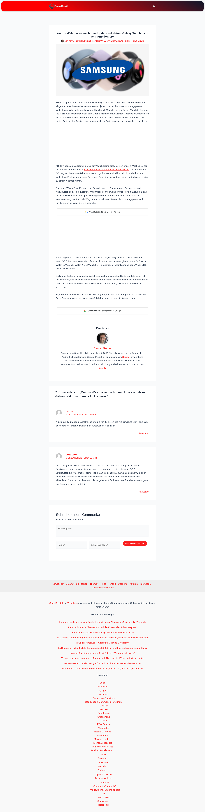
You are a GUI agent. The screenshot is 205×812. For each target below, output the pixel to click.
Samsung (140, 41)
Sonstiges (102, 801)
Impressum (145, 584)
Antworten (144, 433)
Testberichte (102, 805)
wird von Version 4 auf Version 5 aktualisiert (106, 169)
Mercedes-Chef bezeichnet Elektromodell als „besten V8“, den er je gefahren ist (102, 668)
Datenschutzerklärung (103, 587)
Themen (94, 584)
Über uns (122, 584)
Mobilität (104, 705)
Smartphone (103, 717)
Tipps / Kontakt (108, 584)
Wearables (115, 41)
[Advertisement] (102, 143)
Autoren (134, 584)
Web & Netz (104, 797)
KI (104, 793)
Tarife (104, 754)
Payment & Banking (102, 746)
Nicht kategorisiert (102, 743)
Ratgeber (102, 758)
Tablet (104, 720)
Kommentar (102, 735)
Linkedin (102, 368)
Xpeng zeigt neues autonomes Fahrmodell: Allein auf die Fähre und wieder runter (102, 658)
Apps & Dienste (104, 774)
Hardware (102, 686)
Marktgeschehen (102, 739)
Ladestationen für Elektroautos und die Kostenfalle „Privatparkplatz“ (102, 627)
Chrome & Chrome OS (104, 786)
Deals (102, 683)
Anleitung (104, 762)
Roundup (102, 766)
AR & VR (103, 690)
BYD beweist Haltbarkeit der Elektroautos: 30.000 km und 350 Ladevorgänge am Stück (102, 648)
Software (102, 770)
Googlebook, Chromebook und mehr (103, 702)
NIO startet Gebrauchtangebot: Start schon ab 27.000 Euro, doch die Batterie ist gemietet (102, 637)
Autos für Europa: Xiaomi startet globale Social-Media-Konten (102, 632)
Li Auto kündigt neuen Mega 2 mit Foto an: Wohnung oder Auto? (102, 653)
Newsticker (58, 584)
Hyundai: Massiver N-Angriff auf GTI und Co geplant (102, 643)
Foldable (103, 694)
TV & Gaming (104, 724)
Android (124, 41)
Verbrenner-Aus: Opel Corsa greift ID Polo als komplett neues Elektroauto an (102, 663)
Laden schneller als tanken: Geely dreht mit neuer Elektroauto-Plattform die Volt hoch (102, 622)
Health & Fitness (102, 731)
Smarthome (104, 713)
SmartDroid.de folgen (77, 584)
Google (132, 41)
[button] (154, 6)
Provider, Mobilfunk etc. (102, 750)
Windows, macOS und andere (105, 790)
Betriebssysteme (103, 778)
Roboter (104, 709)
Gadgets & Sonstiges (104, 698)
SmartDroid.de (56, 603)
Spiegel (126, 357)
